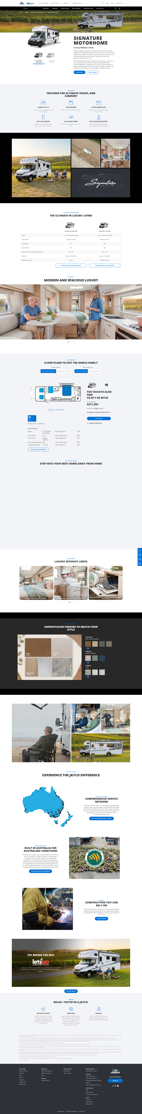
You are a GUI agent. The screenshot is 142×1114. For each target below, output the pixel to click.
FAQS (42, 1075)
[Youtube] (118, 1086)
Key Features (76, 8)
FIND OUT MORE (71, 991)
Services (43, 1078)
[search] (112, 3)
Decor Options (88, 8)
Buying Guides (90, 1069)
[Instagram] (115, 1086)
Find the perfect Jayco (46, 1071)
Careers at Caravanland (92, 1094)
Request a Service (90, 1076)
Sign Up (115, 1081)
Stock (87, 1097)
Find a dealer (93, 72)
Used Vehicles (89, 1104)
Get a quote (79, 72)
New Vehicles (89, 1101)
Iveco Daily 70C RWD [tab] (64, 371)
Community (89, 1088)
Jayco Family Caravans (91, 1071)
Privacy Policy (60, 1111)
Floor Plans (65, 8)
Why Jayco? (100, 8)
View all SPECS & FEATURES (38, 449)
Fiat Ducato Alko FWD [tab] (48, 371)
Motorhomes (22, 1084)
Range (26, 12)
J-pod (20, 1075)
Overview (46, 8)
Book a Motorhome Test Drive (93, 1085)
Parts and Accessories (91, 1078)
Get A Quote (67, 1071)
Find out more (101, 918)
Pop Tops (21, 1073)
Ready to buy (68, 1069)
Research (44, 1069)
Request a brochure (46, 1073)
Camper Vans (22, 1082)
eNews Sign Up (89, 1092)
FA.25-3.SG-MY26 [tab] (94, 371)
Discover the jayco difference (40, 871)
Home (20, 12)
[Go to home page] (115, 1071)
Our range (22, 1069)
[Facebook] (113, 1086)
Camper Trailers (23, 1071)
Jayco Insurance (45, 1080)
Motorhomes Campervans (37, 12)
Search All (88, 1099)
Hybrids (21, 1077)
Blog (87, 1090)
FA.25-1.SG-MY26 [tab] (81, 371)
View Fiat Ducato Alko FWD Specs (71, 265)
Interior (55, 8)
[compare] (107, 3)
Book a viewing (67, 1073)
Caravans (21, 1080)
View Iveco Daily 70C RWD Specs (104, 265)
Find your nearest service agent (101, 818)
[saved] (103, 3)
